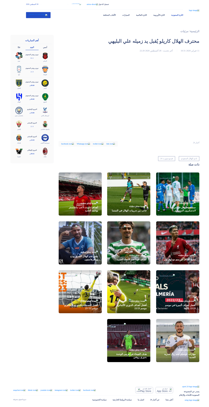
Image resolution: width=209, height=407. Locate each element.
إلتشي (19, 129)
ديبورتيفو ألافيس (45, 143)
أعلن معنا (169, 400)
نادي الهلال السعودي (189, 159)
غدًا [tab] (19, 47)
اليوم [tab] (32, 47)
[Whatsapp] (83, 144)
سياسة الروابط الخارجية (122, 400)
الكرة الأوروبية (159, 15)
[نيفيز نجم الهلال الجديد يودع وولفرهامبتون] (80, 242)
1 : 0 (32, 58)
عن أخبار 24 (155, 400)
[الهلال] (19, 96)
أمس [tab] (45, 47)
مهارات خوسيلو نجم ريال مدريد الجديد (180, 355)
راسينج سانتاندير (45, 129)
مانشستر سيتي (19, 115)
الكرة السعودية (177, 15)
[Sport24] (189, 386)
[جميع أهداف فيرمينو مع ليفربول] (177, 242)
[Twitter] (98, 144)
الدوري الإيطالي (32, 150)
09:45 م (32, 154)
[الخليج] (45, 96)
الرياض (45, 61)
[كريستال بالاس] (45, 110)
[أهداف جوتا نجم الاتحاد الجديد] (128, 242)
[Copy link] (110, 144)
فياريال (19, 143)
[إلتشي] (19, 124)
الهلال (19, 102)
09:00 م (32, 85)
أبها (19, 74)
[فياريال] (19, 138)
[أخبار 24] (38, 15)
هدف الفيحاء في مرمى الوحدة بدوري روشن (131, 355)
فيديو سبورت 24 (166, 159)
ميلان (45, 156)
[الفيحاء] (45, 69)
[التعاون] (19, 83)
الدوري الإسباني (32, 123)
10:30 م (32, 140)
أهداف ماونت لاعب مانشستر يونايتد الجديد (83, 209)
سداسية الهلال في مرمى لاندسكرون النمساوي (183, 209)
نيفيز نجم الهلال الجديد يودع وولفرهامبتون (84, 258)
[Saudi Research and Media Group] (189, 400)
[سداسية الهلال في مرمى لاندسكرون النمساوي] (177, 194)
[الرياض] (45, 56)
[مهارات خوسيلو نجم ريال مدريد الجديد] (177, 340)
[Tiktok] (33, 390)
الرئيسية (194, 31)
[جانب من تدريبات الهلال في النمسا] (128, 194)
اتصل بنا (141, 400)
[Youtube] (46, 390)
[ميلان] (45, 151)
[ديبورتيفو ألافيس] (45, 138)
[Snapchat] (19, 390)
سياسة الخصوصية (99, 400)
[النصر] (45, 83)
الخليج (45, 102)
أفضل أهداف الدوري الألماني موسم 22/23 (132, 306)
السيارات (126, 15)
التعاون (19, 88)
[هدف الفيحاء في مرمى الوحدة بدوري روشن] (128, 340)
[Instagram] (61, 390)
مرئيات (184, 31)
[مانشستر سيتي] (19, 110)
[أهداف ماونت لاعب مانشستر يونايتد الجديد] (80, 194)
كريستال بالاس (45, 115)
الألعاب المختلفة (109, 15)
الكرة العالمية (141, 15)
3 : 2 (32, 72)
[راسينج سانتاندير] (45, 124)
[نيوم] (19, 56)
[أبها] (19, 69)
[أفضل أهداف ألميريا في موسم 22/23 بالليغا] (177, 291)
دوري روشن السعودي (32, 54)
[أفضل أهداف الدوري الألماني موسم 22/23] (128, 291)
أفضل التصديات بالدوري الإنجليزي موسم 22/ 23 (81, 306)
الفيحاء (45, 74)
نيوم (19, 61)
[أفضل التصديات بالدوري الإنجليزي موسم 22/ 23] (80, 291)
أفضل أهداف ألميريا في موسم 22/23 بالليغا (180, 306)
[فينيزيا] (19, 151)
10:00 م (32, 113)
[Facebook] (67, 144)
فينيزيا (19, 156)
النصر (45, 88)
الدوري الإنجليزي (32, 109)
